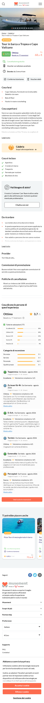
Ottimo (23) (9, 332)
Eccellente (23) (10, 328)
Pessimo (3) (9, 343)
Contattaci (6, 652)
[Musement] (21, 4)
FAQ (3, 649)
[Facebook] (30, 575)
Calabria (11, 33)
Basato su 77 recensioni (20, 55)
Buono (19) (9, 336)
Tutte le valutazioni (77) (15, 325)
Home (4, 33)
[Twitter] (34, 575)
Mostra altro (7, 406)
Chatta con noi (22, 205)
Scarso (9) (9, 340)
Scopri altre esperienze (25, 149)
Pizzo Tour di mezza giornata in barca (18, 537)
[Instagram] (39, 575)
